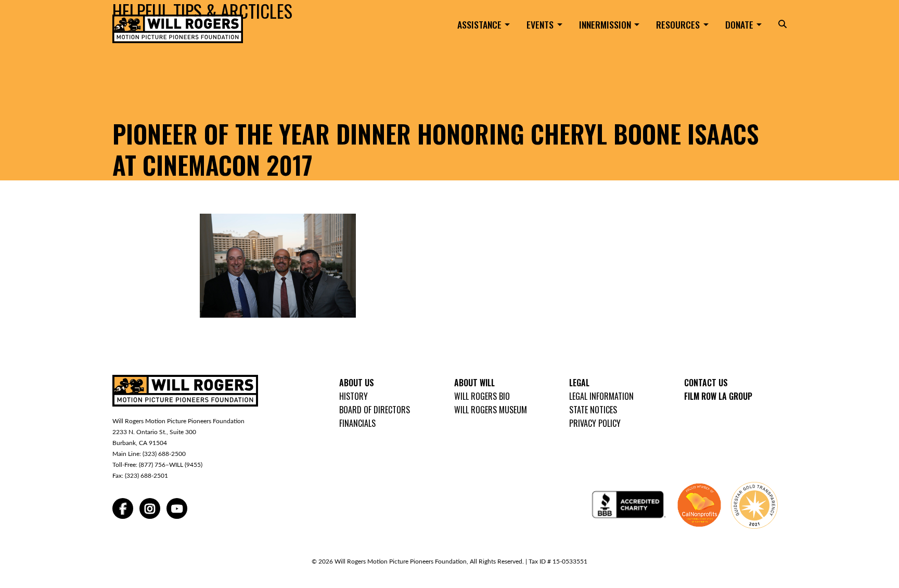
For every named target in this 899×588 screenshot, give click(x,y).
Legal (579, 382)
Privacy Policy (595, 423)
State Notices (593, 409)
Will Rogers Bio (482, 396)
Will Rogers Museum (490, 409)
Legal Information (601, 396)
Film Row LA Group (718, 396)
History (353, 396)
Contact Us (706, 382)
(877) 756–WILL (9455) (170, 465)
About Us (356, 382)
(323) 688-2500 (164, 454)
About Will (474, 382)
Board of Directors (374, 409)
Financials (357, 423)
